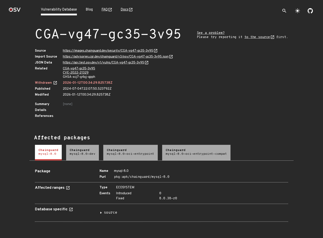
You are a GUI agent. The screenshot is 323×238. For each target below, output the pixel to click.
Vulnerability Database (59, 9)
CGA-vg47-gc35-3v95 (79, 69)
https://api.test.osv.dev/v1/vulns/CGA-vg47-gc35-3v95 (103, 63)
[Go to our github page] (310, 10)
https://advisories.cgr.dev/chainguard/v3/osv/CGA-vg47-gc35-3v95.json (116, 57)
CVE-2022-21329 (76, 73)
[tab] (48, 152)
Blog (89, 9)
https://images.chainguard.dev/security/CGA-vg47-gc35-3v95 (108, 51)
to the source (257, 37)
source (110, 213)
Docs (124, 9)
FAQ (105, 9)
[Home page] (15, 11)
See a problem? (211, 33)
